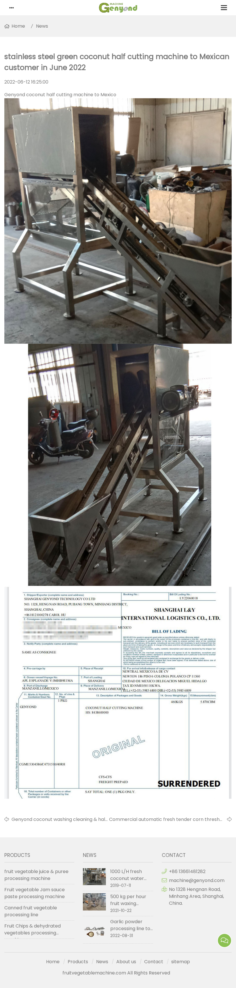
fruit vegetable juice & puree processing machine (36, 875)
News (42, 26)
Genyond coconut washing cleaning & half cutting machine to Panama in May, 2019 (59, 819)
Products (78, 961)
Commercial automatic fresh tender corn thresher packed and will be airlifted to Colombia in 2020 (166, 819)
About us (126, 961)
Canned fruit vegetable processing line (30, 911)
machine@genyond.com (196, 880)
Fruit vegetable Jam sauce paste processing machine (34, 893)
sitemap (180, 961)
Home (18, 26)
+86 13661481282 (187, 871)
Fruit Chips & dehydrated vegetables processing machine (32, 931)
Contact (153, 961)
